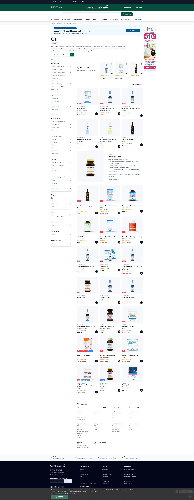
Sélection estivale (85, 380)
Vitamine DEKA (104, 297)
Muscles (65, 55)
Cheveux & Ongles (116, 413)
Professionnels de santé (130, 476)
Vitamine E (62, 107)
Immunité (62, 78)
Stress (130, 427)
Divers (78, 413)
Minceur (79, 435)
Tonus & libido (97, 427)
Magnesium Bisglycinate (107, 356)
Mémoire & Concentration (135, 415)
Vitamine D (62, 101)
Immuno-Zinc (81, 297)
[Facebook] (51, 487)
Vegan (62, 183)
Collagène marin (86, 386)
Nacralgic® (125, 385)
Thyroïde (79, 437)
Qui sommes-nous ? (129, 469)
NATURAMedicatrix (62, 165)
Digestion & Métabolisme (62, 75)
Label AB (62, 189)
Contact (81, 479)
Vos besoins (60, 23)
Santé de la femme (116, 429)
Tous (70, 198)
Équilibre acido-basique (82, 431)
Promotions (104, 479)
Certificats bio (127, 481)
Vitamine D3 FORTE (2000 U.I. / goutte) (106, 77)
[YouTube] (62, 487)
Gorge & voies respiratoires (83, 447)
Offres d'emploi (128, 483)
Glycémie (79, 433)
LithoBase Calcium (128, 326)
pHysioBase (81, 108)
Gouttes (62, 142)
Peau (113, 417)
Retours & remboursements (86, 472)
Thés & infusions (81, 419)
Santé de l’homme (116, 431)
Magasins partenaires (129, 474)
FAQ (81, 476)
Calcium (62, 104)
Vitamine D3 (85, 266)
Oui (62, 225)
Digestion (79, 427)
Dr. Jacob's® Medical (62, 162)
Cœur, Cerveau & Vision (62, 66)
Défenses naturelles (82, 445)
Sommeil (131, 429)
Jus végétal (62, 127)
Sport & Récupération (100, 442)
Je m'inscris (68, 481)
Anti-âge (113, 411)
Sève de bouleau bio (87, 356)
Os (72, 55)
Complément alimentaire (62, 121)
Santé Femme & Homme (62, 72)
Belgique (62, 204)
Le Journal (126, 472)
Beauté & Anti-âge (62, 84)
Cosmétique (62, 130)
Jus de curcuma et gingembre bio (86, 207)
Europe (62, 207)
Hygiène (114, 415)
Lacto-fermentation (81, 417)
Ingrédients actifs (106, 472)
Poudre (62, 139)
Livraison (82, 469)
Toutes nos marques (107, 474)
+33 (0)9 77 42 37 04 (87, 487)
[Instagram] (55, 487)
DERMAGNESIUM (85, 140)
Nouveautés (105, 476)
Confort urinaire (115, 427)
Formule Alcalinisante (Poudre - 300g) (120, 77)
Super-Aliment (62, 124)
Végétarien (62, 186)
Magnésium (62, 98)
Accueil (53, 23)
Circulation (131, 413)
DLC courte (84, 351)
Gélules (62, 145)
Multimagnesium (105, 385)
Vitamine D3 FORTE (131, 109)
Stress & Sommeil (62, 69)
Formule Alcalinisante (109, 206)
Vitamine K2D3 (86, 326)
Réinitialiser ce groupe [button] (56, 114)
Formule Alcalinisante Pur (130, 356)
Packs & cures (105, 481)
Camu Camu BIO (132, 237)
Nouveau (90, 351)
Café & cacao (80, 411)
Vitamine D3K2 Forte (132, 267)
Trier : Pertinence (136, 84)
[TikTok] (59, 487)
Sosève (62, 171)
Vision (130, 417)
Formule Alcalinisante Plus (108, 237)
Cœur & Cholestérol (133, 411)
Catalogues (104, 483)
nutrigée (62, 168)
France (62, 201)
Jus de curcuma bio (134, 77)
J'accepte (59, 497)
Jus (62, 148)
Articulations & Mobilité (71, 23)
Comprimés (62, 151)
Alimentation (80, 408)
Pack (101, 261)
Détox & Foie (80, 429)
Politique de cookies (56, 493)
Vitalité (96, 429)
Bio (62, 180)
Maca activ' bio (107, 326)
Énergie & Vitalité (62, 81)
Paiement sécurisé (84, 474)
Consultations (127, 479)
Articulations (56, 55)
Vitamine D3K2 (108, 108)
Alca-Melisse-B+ (82, 237)
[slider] (52, 215)
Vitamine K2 (128, 297)
